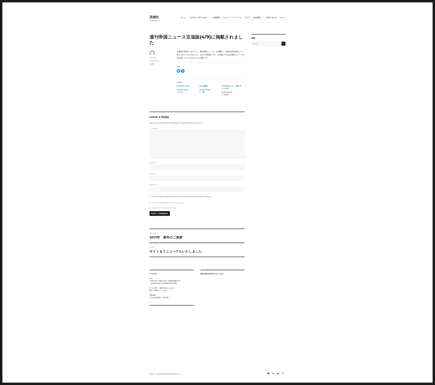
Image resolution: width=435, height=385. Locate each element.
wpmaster (153, 58)
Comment (154, 128)
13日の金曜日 (203, 86)
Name (153, 163)
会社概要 (256, 17)
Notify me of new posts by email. (164, 208)
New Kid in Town (183, 86)
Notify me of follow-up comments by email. (168, 203)
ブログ (247, 17)
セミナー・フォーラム (232, 17)
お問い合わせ (271, 17)
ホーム (183, 17)
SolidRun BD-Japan (198, 17)
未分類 (152, 64)
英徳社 (154, 17)
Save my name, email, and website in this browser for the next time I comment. (182, 197)
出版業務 (216, 17)
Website (153, 185)
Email (153, 174)
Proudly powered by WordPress (168, 374)
